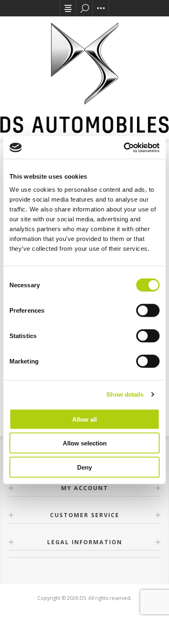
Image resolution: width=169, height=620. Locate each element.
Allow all (84, 419)
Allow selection (85, 443)
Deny (84, 466)
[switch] (148, 310)
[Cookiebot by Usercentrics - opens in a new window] (124, 147)
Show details (125, 394)
